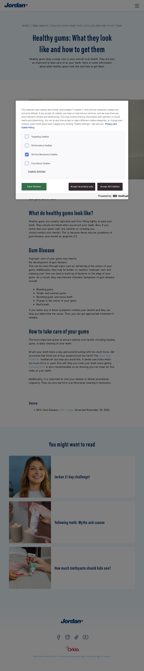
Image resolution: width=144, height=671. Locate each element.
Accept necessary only (82, 186)
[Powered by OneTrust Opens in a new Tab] (112, 197)
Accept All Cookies (109, 186)
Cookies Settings (36, 171)
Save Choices (34, 186)
